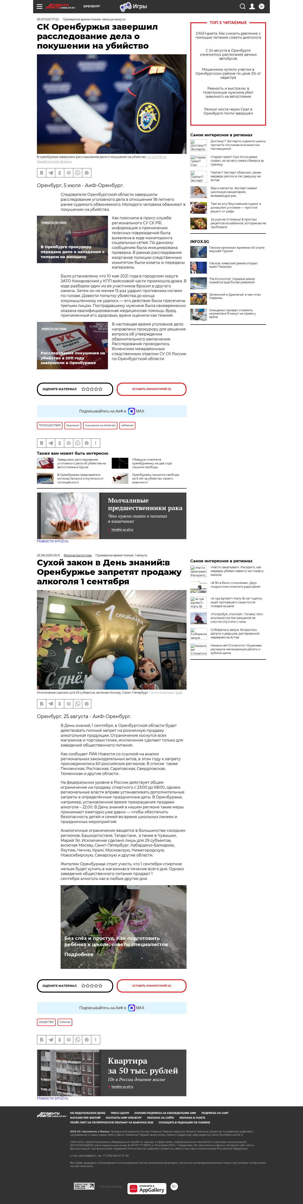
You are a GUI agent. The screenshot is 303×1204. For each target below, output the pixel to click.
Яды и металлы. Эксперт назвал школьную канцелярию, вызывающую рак (234, 191)
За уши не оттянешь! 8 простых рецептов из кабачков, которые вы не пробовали (238, 223)
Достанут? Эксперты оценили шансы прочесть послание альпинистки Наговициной (238, 145)
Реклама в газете (192, 1117)
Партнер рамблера (111, 1186)
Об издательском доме (87, 1113)
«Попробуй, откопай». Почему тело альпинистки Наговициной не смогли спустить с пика (237, 617)
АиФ (179, 692)
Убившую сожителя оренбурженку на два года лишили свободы (152, 463)
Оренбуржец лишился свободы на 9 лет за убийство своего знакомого (155, 478)
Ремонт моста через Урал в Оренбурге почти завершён (228, 111)
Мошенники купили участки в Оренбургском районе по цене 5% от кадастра (228, 74)
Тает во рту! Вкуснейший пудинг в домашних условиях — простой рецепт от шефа (236, 207)
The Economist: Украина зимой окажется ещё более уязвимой (232, 280)
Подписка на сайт (214, 1113)
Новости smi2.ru (52, 541)
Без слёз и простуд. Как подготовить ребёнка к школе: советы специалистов (116, 941)
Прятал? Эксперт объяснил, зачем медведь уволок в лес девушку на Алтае (236, 176)
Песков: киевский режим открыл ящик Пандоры (233, 265)
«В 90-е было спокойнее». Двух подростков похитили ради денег (236, 584)
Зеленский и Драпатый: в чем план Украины (235, 296)
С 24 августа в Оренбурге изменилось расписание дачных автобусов (228, 55)
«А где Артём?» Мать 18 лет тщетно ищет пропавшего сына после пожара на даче (236, 602)
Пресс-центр (120, 1113)
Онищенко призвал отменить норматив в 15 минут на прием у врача (232, 314)
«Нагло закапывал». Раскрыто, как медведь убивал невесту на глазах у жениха (237, 571)
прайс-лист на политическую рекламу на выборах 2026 (111, 1122)
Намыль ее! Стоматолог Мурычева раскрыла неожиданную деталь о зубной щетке (236, 649)
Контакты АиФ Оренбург (124, 1117)
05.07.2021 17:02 (48, 19)
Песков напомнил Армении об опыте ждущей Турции (236, 249)
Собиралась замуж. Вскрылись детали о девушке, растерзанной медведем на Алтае (235, 633)
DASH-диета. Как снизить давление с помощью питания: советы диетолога (228, 36)
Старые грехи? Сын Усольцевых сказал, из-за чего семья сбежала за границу (237, 160)
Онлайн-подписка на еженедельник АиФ (165, 1113)
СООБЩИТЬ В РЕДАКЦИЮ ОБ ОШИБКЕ (184, 1122)
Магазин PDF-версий (85, 1117)
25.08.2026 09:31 (48, 555)
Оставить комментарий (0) (151, 389)
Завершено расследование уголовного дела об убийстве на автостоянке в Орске (81, 463)
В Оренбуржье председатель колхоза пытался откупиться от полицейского (80, 478)
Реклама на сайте (160, 1117)
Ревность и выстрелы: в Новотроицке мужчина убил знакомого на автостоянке (228, 93)
